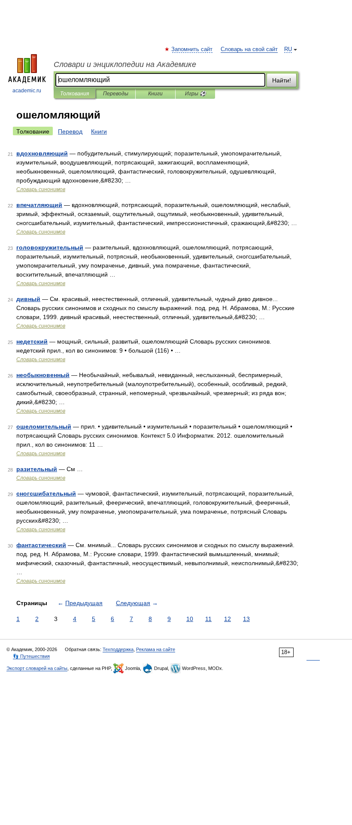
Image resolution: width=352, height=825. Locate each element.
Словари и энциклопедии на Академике (125, 64)
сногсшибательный (46, 493)
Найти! (281, 80)
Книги (155, 94)
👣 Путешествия (31, 656)
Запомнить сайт (192, 49)
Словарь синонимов (40, 189)
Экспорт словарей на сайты (36, 668)
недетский (32, 341)
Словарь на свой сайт (249, 49)
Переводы (115, 94)
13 (246, 618)
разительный (36, 469)
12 (227, 618)
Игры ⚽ (195, 94)
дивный (28, 298)
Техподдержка (118, 649)
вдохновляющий (42, 153)
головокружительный (49, 247)
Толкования (74, 94)
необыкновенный (43, 374)
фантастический (41, 545)
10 (189, 618)
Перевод (70, 131)
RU (288, 49)
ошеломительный (43, 426)
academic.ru (26, 91)
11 (208, 618)
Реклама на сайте (155, 649)
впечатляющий (39, 204)
